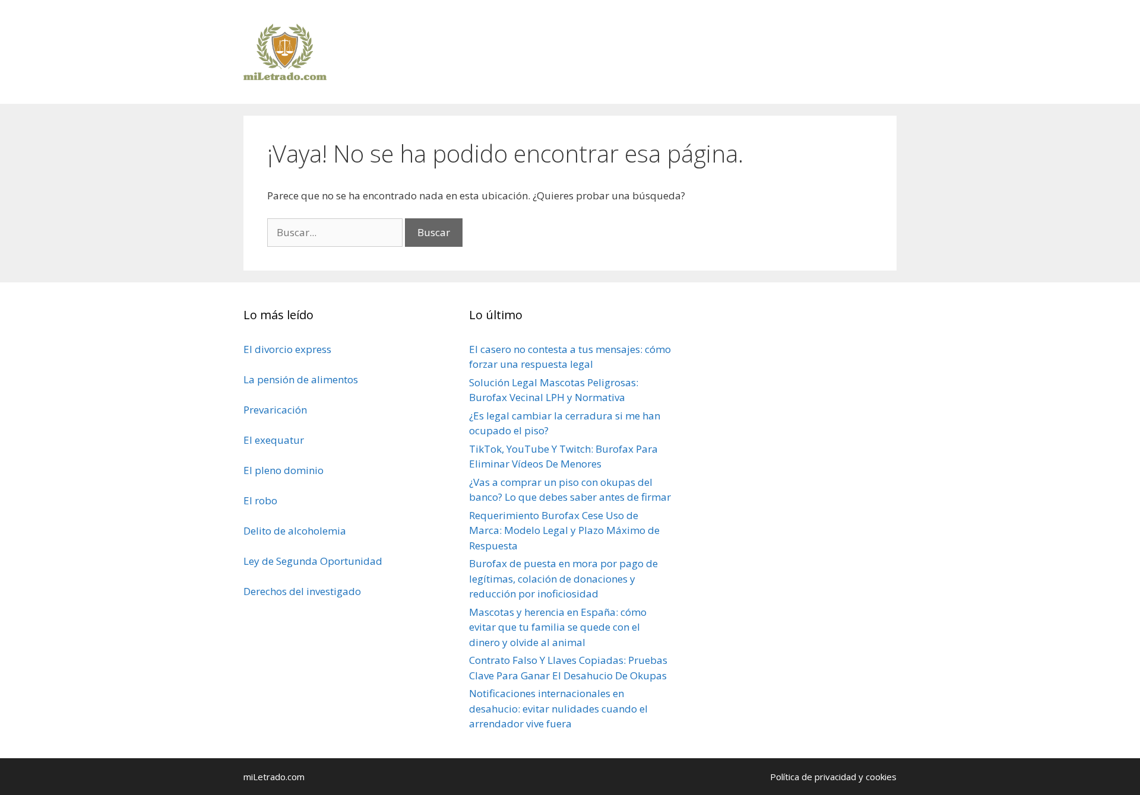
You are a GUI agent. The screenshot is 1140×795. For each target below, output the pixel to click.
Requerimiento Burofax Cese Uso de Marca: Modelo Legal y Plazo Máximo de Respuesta (564, 530)
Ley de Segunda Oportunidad (312, 561)
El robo (260, 500)
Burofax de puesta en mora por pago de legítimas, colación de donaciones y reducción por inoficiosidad (563, 578)
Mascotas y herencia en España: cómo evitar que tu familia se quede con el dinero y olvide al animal (558, 627)
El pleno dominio (283, 470)
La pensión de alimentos (300, 379)
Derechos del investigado (302, 591)
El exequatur (273, 440)
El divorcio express (287, 349)
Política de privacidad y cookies (833, 777)
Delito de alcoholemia (294, 531)
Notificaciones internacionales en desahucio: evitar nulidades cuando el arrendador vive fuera (558, 708)
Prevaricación (275, 409)
